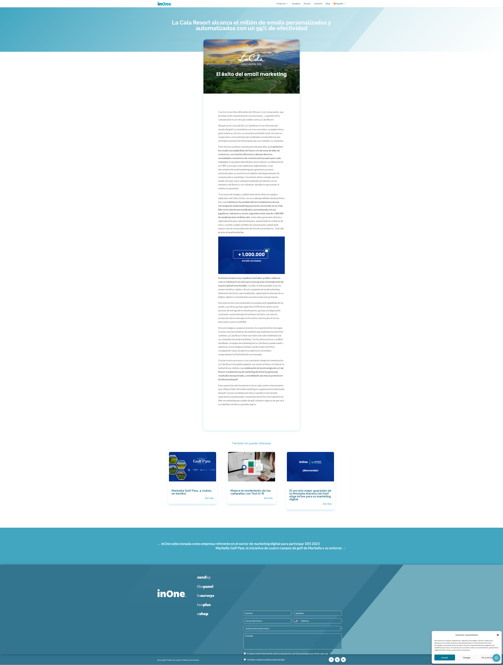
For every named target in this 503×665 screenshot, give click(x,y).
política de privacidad (275, 659)
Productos (281, 4)
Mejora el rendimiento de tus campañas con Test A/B (250, 492)
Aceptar (444, 657)
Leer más (324, 653)
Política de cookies (174, 660)
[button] (497, 635)
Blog (328, 4)
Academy (296, 4)
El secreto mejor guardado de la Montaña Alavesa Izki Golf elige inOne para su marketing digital (310, 495)
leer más (209, 498)
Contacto (318, 4)
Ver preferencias (489, 657)
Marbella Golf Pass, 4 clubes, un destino (191, 492)
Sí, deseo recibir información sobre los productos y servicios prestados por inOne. (287, 653)
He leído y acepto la (266, 659)
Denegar (467, 657)
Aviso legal (161, 660)
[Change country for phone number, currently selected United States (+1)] (297, 620)
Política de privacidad (190, 660)
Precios (307, 4)
